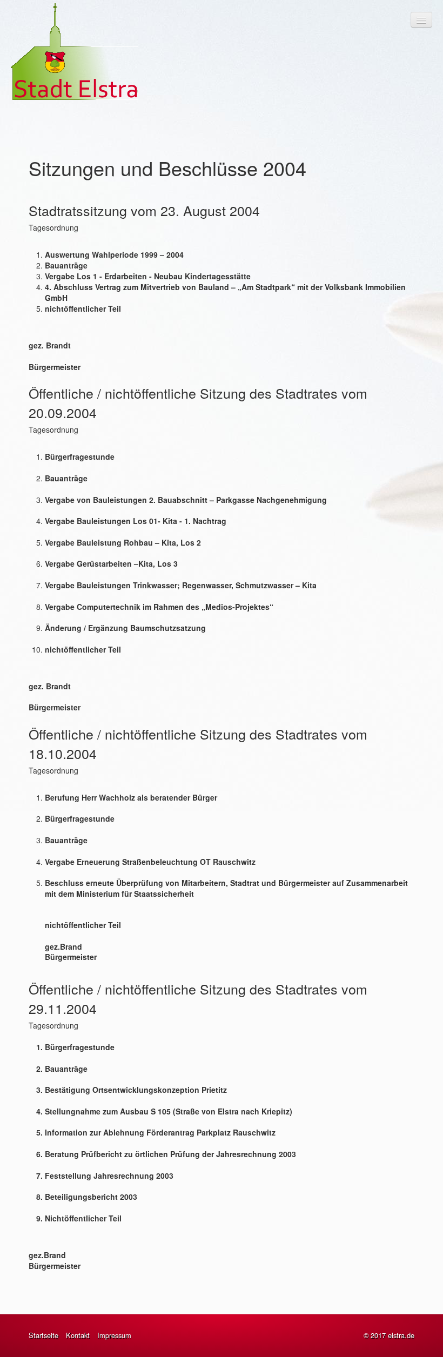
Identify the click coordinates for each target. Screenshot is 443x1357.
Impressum (114, 1335)
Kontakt (78, 1335)
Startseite (43, 1335)
